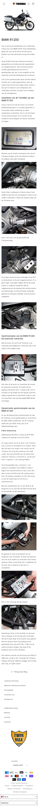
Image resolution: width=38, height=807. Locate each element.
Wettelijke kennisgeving (20, 792)
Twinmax (18, 783)
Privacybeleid (8, 690)
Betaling (7, 713)
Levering (7, 717)
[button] (4, 4)
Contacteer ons (9, 695)
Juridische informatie (11, 681)
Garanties (7, 722)
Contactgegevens (28, 788)
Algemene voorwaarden (14, 788)
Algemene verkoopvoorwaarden (15, 685)
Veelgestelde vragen (11, 708)
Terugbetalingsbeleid (17, 785)
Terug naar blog (20, 672)
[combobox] (19, 797)
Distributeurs (8, 699)
